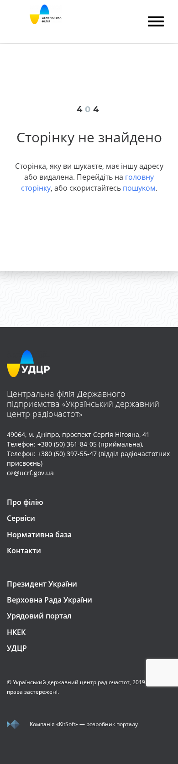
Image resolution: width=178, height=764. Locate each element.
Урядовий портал (39, 616)
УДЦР (17, 648)
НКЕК (16, 632)
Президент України (42, 584)
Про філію (25, 502)
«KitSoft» (67, 724)
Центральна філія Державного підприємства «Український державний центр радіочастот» (83, 403)
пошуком (139, 188)
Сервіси (21, 518)
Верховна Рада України (49, 600)
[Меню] (156, 22)
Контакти (24, 551)
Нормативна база (39, 535)
